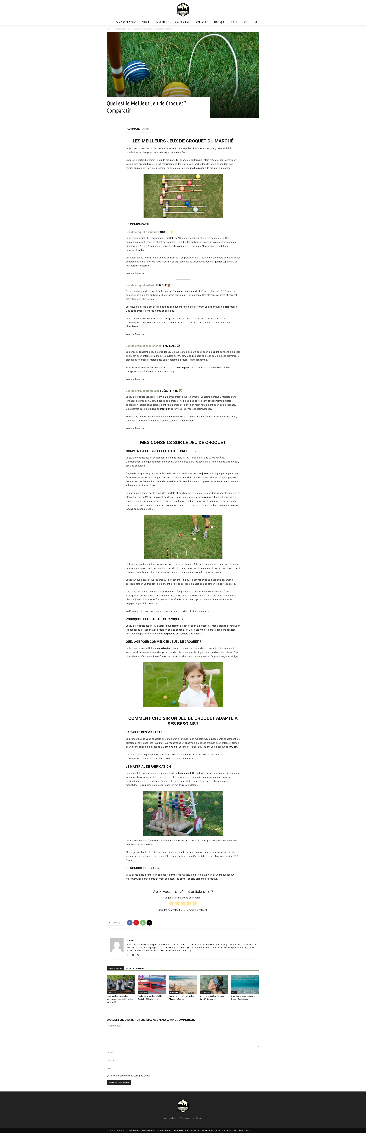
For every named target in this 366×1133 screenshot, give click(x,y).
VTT (246, 22)
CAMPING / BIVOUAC (126, 22)
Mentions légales (171, 1118)
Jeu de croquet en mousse (143, 390)
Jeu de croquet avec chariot (143, 346)
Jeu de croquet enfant (140, 285)
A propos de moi (187, 1118)
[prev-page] (108, 1007)
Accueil (109, 29)
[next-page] (113, 1007)
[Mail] (134, 955)
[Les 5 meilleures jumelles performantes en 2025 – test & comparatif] (121, 984)
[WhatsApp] (143, 923)
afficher (145, 129)
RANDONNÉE (162, 22)
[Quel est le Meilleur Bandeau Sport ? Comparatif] (214, 984)
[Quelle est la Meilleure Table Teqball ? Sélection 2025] (152, 984)
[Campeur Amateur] (183, 9)
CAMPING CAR (182, 22)
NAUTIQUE (219, 22)
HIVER (234, 22)
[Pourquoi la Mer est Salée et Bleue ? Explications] (245, 984)
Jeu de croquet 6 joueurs (141, 232)
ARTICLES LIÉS (115, 968)
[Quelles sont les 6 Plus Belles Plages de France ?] (183, 984)
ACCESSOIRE (202, 22)
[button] (255, 22)
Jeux (129, 29)
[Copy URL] (149, 923)
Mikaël (130, 940)
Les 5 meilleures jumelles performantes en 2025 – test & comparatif (120, 999)
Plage (234, 993)
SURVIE (145, 22)
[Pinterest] (136, 923)
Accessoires (120, 29)
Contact (199, 1118)
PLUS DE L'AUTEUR (135, 968)
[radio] (171, 904)
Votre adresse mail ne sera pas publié (130, 1075)
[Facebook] (130, 923)
